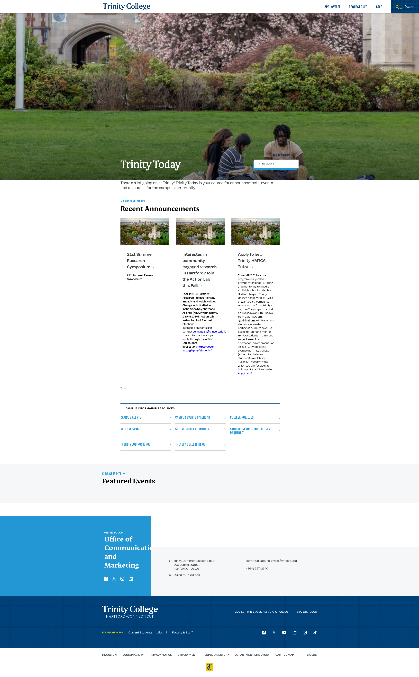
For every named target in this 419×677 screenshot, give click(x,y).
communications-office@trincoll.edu (271, 560)
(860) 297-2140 (257, 568)
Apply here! (245, 373)
